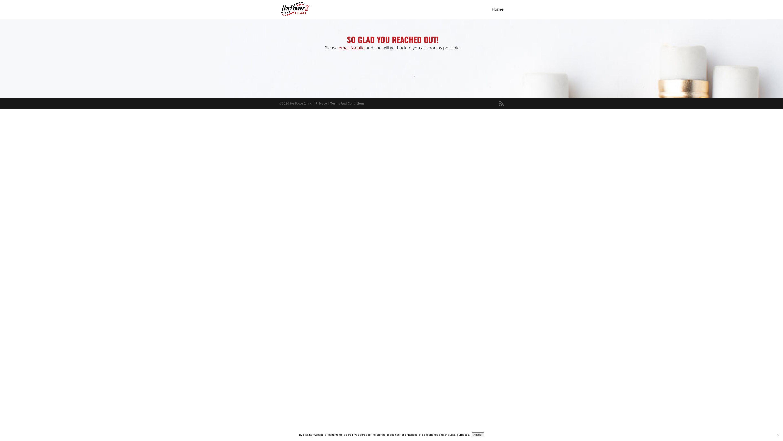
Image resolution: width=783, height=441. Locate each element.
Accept (477, 434)
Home (498, 10)
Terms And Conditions (347, 103)
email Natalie (352, 48)
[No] (778, 435)
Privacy (321, 103)
